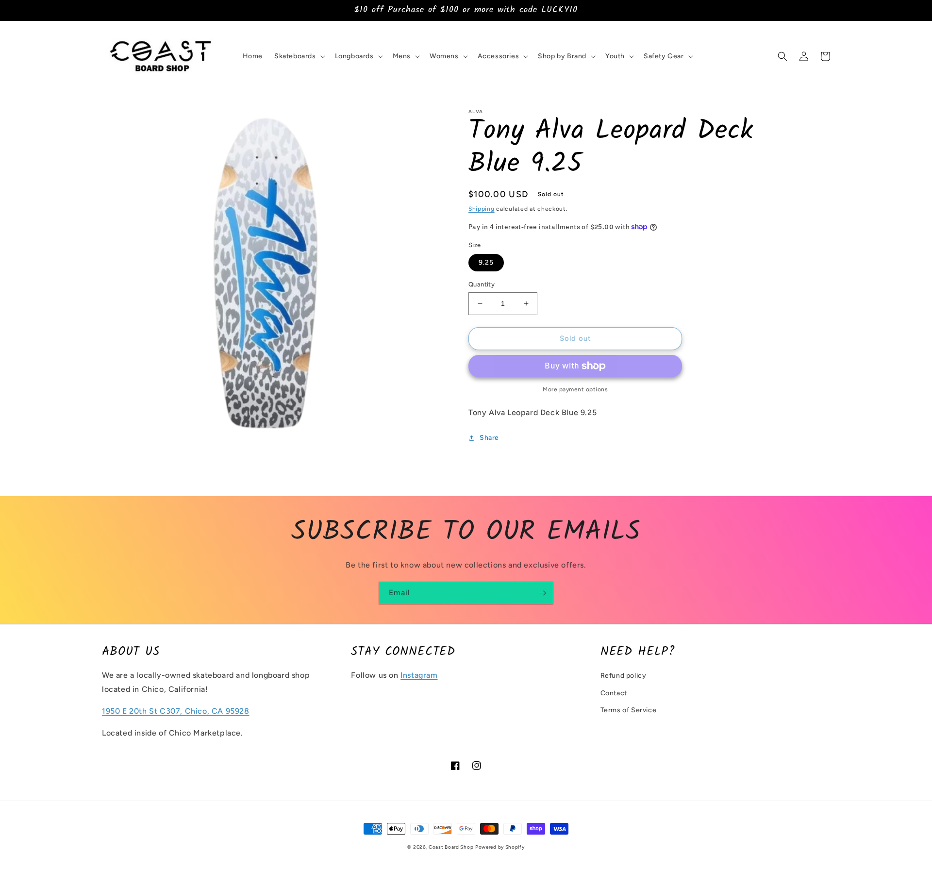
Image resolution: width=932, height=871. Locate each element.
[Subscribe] (542, 593)
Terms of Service (628, 710)
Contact (613, 693)
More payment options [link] (575, 389)
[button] (298, 56)
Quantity (481, 284)
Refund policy (623, 675)
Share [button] (489, 438)
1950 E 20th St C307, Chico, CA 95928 (176, 711)
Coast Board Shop (451, 847)
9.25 (486, 262)
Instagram (418, 675)
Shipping (481, 208)
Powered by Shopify (500, 847)
